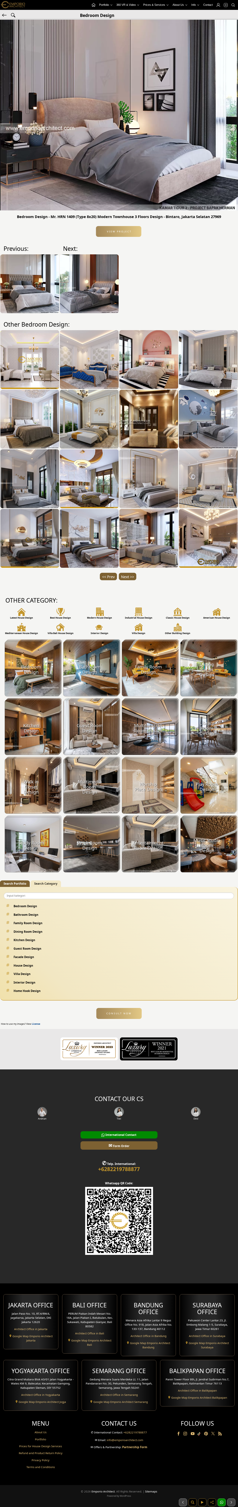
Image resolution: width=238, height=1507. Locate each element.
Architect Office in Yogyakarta (40, 1395)
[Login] (218, 5)
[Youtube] (193, 1434)
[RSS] (220, 1434)
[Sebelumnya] (183, 1502)
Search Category (45, 883)
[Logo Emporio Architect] (13, 5)
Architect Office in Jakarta (30, 1329)
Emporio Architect (103, 1491)
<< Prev (108, 576)
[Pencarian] (193, 1502)
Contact (208, 4)
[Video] (202, 1502)
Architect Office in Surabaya (207, 1336)
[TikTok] (199, 1434)
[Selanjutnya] (231, 1502)
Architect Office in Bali (89, 1333)
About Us (179, 4)
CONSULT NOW (118, 1013)
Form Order (119, 1145)
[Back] (5, 15)
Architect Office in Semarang (119, 1395)
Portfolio (104, 4)
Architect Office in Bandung (148, 1336)
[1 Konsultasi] (222, 1502)
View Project (118, 231)
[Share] (212, 1502)
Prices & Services (154, 4)
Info (194, 4)
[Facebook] (179, 1434)
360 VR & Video (126, 4)
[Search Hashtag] (13, 15)
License (36, 1023)
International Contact (120, 1135)
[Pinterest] (206, 1434)
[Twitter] (213, 1435)
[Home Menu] (93, 5)
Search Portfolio (15, 883)
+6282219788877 (119, 1169)
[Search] (233, 5)
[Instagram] (185, 1434)
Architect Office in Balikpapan (197, 1390)
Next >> (127, 576)
